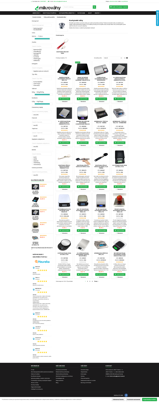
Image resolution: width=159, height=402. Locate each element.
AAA (36, 161)
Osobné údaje (85, 369)
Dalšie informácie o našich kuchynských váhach (82, 28)
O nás (32, 369)
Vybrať (113, 58)
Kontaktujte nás (60, 378)
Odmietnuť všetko (118, 399)
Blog (57, 382)
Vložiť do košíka (64, 99)
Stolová (37, 85)
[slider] (33, 39)
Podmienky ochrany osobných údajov (41, 380)
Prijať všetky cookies (149, 399)
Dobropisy (83, 374)
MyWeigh (37, 53)
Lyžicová (37, 83)
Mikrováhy (36, 13)
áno (36, 115)
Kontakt (109, 366)
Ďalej (96, 281)
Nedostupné (38, 28)
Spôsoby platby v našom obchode (40, 378)
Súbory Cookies (35, 374)
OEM (36, 55)
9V (35, 157)
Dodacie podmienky (61, 369)
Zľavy (90, 13)
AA (35, 159)
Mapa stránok (59, 380)
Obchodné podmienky (62, 374)
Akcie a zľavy (34, 382)
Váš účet (84, 366)
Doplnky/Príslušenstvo (66, 13)
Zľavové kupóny (85, 378)
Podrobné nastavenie (133, 399)
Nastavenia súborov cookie (88, 380)
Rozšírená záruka (35, 376)
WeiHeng (37, 59)
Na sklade (38, 30)
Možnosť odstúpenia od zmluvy (64, 376)
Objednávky (84, 372)
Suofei (36, 57)
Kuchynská (38, 82)
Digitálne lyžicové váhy (41, 71)
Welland (37, 60)
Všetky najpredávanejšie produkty (42, 248)
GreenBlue (37, 51)
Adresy (83, 376)
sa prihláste (124, 1)
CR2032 (37, 163)
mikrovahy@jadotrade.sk (117, 376)
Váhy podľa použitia (49, 13)
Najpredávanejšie (37, 180)
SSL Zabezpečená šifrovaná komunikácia (42, 372)
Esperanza (38, 49)
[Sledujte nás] (126, 395)
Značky (97, 13)
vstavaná (37, 164)
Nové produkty (35, 385)
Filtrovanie (81, 13)
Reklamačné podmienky (62, 372)
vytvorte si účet (113, 1)
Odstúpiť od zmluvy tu (37, 389)
